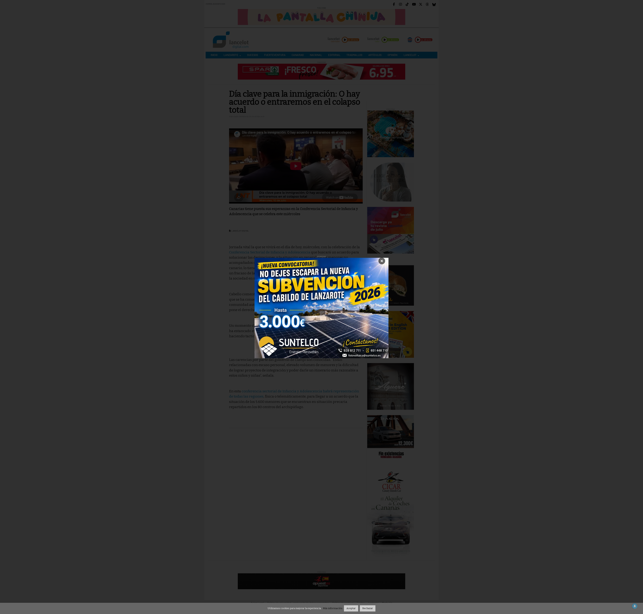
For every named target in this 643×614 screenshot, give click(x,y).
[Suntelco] (321, 308)
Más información (332, 608)
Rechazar (367, 608)
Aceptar (351, 608)
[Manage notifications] (634, 606)
